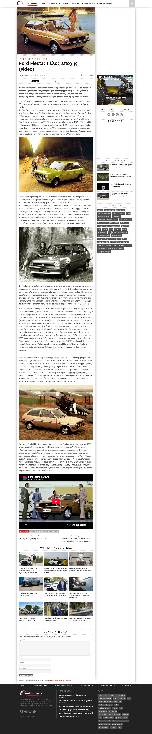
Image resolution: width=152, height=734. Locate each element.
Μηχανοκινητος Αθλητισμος (69, 3)
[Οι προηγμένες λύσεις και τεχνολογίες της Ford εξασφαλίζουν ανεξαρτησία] (31, 566)
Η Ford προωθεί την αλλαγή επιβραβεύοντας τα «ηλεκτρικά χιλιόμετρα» (79, 595)
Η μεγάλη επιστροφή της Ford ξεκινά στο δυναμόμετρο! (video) (80, 569)
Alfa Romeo (124, 223)
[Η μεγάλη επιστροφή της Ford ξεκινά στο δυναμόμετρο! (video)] (81, 566)
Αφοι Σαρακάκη (103, 242)
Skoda (124, 229)
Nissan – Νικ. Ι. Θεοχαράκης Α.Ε (109, 226)
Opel (106, 223)
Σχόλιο (22, 640)
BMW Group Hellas (104, 216)
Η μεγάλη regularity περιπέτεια (33, 538)
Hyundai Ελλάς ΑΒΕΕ (105, 245)
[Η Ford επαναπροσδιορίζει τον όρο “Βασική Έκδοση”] (31, 590)
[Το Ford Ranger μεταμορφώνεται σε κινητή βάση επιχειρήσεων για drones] (56, 566)
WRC (111, 229)
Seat (129, 245)
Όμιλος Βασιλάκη (119, 213)
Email (21, 663)
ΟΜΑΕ (100, 210)
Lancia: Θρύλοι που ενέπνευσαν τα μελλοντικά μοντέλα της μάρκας (75, 539)
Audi (124, 239)
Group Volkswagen (104, 252)
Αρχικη (23, 685)
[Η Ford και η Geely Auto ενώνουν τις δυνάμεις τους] (56, 615)
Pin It (57, 81)
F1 (109, 232)
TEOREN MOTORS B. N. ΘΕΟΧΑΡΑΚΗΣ (110, 248)
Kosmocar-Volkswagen (120, 232)
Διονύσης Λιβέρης (28, 75)
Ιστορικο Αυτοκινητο (104, 3)
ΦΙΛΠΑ (113, 242)
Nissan (100, 223)
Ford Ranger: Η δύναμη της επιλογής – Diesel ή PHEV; (28, 619)
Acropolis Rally (103, 239)
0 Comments (88, 75)
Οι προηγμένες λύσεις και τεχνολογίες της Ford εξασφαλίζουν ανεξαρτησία (28, 571)
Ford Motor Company (40, 531)
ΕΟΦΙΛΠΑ (125, 226)
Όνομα (21, 657)
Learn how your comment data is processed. (58, 681)
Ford (31, 531)
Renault (125, 242)
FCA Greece (120, 210)
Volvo (119, 242)
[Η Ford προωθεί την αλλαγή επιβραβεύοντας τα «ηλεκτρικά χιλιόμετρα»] (81, 590)
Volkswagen (102, 232)
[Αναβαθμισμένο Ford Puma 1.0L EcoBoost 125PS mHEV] (81, 615)
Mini (119, 239)
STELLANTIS (114, 223)
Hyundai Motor (116, 236)
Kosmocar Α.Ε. (109, 210)
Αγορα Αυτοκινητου (88, 3)
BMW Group (116, 216)
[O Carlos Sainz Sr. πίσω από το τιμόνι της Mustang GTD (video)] (56, 590)
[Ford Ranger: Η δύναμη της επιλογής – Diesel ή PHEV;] (31, 615)
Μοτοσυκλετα (46, 11)
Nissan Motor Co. (103, 236)
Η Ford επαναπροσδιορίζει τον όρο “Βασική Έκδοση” (29, 594)
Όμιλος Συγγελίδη (104, 213)
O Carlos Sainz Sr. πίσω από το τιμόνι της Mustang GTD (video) (55, 594)
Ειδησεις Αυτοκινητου (49, 3)
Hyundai (117, 229)
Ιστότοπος (22, 668)
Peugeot (113, 239)
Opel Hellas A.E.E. (120, 245)
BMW (115, 220)
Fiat (99, 229)
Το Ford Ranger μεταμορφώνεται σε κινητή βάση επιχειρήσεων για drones (55, 571)
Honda (105, 229)
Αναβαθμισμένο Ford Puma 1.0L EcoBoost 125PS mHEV (80, 619)
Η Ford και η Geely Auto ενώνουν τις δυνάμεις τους (55, 619)
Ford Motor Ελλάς (53, 531)
